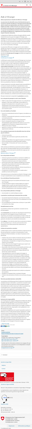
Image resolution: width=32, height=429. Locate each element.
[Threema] (6, 326)
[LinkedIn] (4, 326)
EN (28, 1)
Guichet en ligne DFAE (6, 362)
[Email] (8, 326)
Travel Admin (4, 56)
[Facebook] (1, 326)
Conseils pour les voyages (6, 57)
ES (30, 1)
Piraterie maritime (5, 332)
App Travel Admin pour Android (9, 340)
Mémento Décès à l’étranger (7, 153)
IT (22, 1)
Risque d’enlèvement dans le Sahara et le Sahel (12, 333)
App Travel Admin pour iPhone (8, 339)
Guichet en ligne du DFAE (7, 384)
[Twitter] (3, 326)
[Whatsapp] (7, 326)
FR (25, 1)
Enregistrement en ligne (7, 347)
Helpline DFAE (4, 404)
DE (19, 1)
